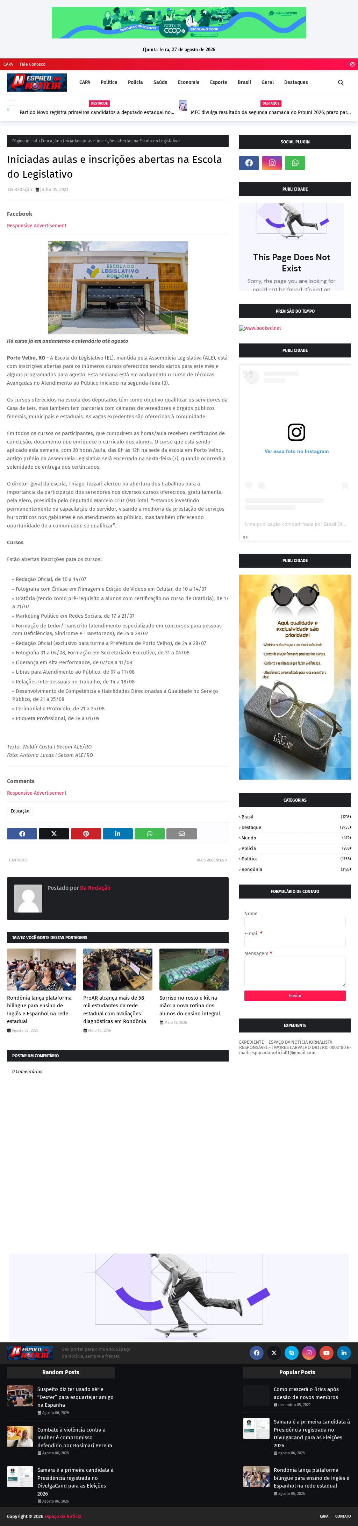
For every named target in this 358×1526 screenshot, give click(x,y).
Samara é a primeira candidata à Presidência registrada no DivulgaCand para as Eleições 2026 (75, 1482)
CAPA (8, 64)
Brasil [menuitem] (244, 82)
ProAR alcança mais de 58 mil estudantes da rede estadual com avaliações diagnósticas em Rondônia (114, 1010)
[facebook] (249, 163)
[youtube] (327, 1353)
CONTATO (343, 1516)
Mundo (296, 837)
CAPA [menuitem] (84, 82)
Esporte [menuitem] (218, 82)
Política (296, 858)
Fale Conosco (32, 64)
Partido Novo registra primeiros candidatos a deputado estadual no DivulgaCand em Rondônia (95, 112)
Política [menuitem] (109, 82)
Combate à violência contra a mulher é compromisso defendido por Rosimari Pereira (74, 1438)
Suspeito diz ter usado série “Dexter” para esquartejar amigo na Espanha (75, 1397)
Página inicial (24, 141)
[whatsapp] (295, 163)
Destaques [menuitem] (296, 82)
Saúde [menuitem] (160, 82)
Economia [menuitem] (189, 82)
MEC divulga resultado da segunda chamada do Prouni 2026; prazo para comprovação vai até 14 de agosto (270, 112)
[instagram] (352, 64)
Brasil (296, 816)
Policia (296, 848)
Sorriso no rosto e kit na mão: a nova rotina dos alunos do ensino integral (189, 1006)
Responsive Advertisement (36, 226)
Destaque (296, 827)
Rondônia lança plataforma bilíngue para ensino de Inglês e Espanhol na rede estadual (39, 1010)
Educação (50, 141)
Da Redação (20, 189)
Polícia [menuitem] (135, 82)
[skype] (292, 1353)
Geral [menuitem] (268, 82)
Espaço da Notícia (62, 1516)
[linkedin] (344, 1353)
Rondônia (296, 869)
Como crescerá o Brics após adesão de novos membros (306, 1393)
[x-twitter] (274, 1353)
